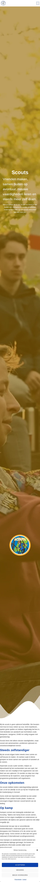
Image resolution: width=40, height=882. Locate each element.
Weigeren (20, 870)
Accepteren (20, 865)
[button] (37, 850)
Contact (24, 879)
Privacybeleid (18, 879)
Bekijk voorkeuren (20, 875)
